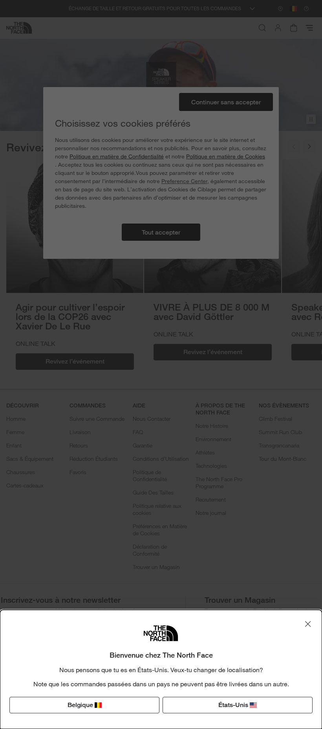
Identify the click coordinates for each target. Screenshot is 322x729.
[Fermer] (308, 624)
